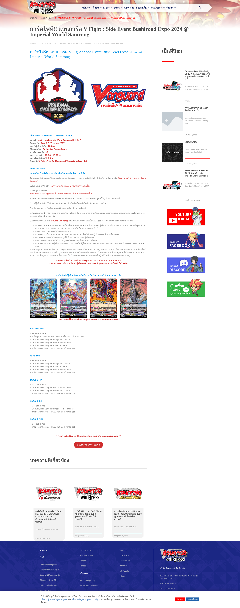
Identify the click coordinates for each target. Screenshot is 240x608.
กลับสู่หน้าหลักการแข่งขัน (88, 445)
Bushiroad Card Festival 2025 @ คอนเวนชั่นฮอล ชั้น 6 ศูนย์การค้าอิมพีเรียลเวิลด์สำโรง (197, 75)
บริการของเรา (86, 573)
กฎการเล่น (129, 8)
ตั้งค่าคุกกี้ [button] (179, 599)
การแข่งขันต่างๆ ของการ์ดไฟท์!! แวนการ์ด (196, 109)
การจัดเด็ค (141, 8)
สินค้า (117, 8)
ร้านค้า (169, 8)
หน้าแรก (86, 8)
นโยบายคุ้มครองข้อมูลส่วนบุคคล (54, 599)
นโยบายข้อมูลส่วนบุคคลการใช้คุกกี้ (86, 599)
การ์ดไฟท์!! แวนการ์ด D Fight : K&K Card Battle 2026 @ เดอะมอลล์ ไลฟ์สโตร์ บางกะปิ (88, 515)
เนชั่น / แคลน (191, 142)
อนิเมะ (106, 8)
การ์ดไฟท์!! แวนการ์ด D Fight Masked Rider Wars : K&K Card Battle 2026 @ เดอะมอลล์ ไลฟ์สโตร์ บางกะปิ (48, 516)
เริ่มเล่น (95, 8)
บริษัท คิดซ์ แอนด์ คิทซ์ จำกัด (172, 568)
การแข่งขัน (156, 8)
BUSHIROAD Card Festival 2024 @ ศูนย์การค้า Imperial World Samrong (197, 173)
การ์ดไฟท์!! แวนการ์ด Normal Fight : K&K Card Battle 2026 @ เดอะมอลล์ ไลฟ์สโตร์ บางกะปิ (128, 515)
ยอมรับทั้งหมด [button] (193, 599)
